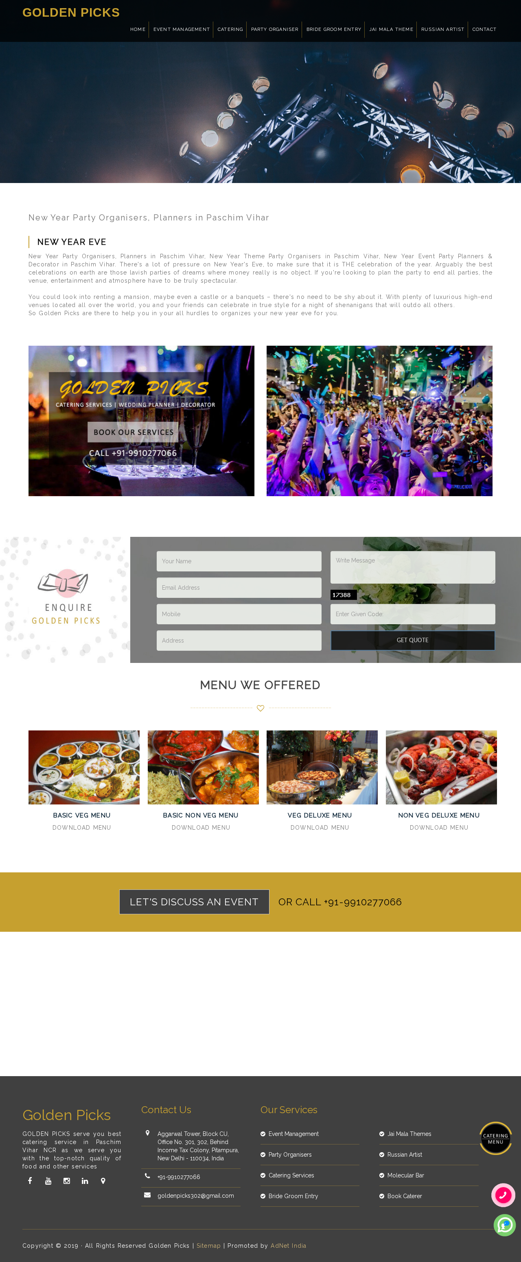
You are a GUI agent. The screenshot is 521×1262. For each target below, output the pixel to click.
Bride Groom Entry (333, 29)
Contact (485, 29)
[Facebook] (29, 1181)
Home (138, 29)
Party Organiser (275, 29)
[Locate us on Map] (103, 1181)
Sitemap (209, 1245)
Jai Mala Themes (409, 1134)
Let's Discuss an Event (194, 902)
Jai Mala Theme (391, 29)
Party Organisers (290, 1154)
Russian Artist (443, 29)
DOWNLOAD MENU (82, 827)
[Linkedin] (84, 1181)
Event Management (181, 29)
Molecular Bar (405, 1175)
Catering (230, 29)
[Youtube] (48, 1181)
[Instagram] (66, 1181)
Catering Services (291, 1175)
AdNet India (288, 1245)
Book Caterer (404, 1196)
